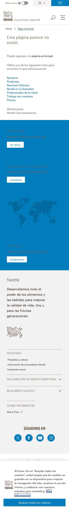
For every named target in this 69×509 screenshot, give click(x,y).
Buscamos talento (34, 390)
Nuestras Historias (18, 85)
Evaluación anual (17, 369)
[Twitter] (18, 438)
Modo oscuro (11, 3)
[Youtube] (40, 438)
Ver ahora (15, 144)
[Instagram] (51, 438)
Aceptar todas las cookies (34, 502)
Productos (13, 81)
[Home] (22, 16)
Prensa (11, 100)
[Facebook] (29, 438)
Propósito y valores (18, 359)
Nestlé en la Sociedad (20, 89)
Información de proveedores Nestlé (27, 364)
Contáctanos (60, 3)
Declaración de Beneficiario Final (34, 378)
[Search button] (55, 17)
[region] (34, 485)
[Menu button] (62, 17)
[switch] (24, 3)
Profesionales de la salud (22, 92)
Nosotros (12, 78)
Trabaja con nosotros (20, 96)
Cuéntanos (16, 179)
